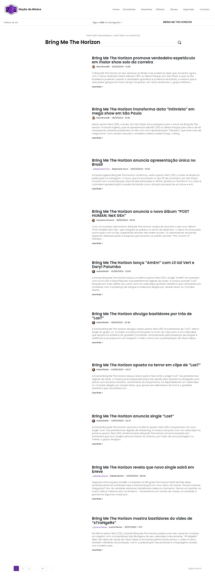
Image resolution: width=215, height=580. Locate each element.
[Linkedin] (34, 21)
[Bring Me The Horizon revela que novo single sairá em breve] (51, 486)
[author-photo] (94, 66)
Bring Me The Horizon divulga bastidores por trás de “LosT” (142, 315)
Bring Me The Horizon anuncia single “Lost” (133, 416)
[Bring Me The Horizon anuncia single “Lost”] (51, 435)
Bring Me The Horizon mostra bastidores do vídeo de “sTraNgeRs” (142, 520)
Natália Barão (117, 475)
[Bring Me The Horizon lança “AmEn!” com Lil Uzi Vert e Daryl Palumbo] (51, 281)
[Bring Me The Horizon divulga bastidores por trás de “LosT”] (51, 332)
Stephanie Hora (120, 168)
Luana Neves (115, 527)
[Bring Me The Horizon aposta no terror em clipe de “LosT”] (51, 383)
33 (42, 568)
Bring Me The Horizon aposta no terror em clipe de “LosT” (146, 365)
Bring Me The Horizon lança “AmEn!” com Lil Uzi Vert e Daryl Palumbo (143, 264)
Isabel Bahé (102, 271)
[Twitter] (21, 21)
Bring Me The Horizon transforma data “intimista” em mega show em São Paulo (143, 111)
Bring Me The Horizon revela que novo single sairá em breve (143, 469)
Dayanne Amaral (105, 220)
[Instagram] (25, 21)
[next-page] (49, 568)
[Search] (210, 22)
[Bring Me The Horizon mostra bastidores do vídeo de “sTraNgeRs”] (51, 537)
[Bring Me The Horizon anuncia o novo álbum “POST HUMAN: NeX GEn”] (51, 230)
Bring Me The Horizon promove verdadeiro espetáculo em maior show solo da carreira (143, 60)
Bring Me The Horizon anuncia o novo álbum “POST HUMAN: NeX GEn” (140, 213)
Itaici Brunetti (102, 66)
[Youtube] (29, 21)
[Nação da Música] (23, 9)
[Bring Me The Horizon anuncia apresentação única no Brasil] (51, 179)
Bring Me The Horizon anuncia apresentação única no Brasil (143, 162)
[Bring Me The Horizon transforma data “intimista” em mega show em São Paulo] (51, 128)
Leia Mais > (97, 87)
